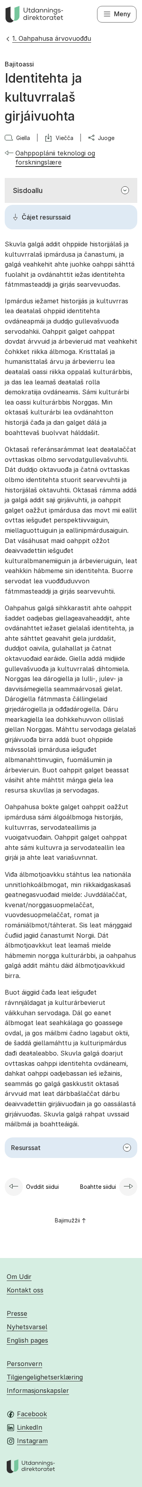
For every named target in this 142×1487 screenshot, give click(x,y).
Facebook (32, 1414)
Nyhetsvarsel (27, 1327)
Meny (122, 14)
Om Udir (19, 1277)
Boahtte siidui (98, 1186)
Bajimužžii (67, 1220)
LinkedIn (29, 1427)
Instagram (32, 1441)
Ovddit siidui (42, 1186)
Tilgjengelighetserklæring (45, 1377)
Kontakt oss (25, 1290)
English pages (27, 1340)
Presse (17, 1313)
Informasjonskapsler (38, 1390)
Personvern (24, 1364)
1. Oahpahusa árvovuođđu (51, 38)
